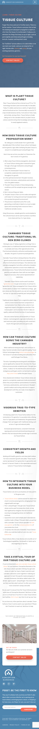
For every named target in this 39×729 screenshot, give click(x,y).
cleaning (16, 48)
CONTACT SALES (19, 657)
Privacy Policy (14, 725)
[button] (35, 2)
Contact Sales (12, 60)
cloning (24, 48)
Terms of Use (25, 725)
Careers (5, 725)
